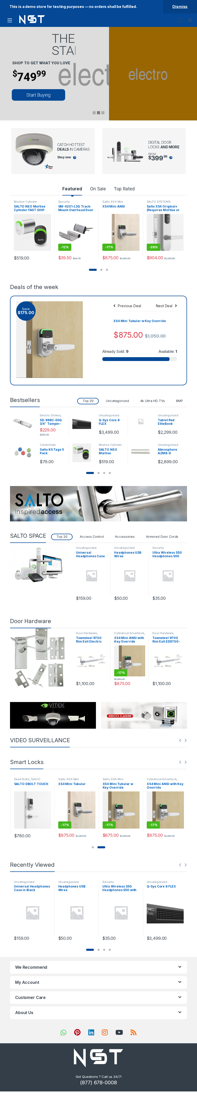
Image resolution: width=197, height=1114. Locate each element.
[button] (93, 270)
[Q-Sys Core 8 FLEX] (83, 423)
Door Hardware (86, 633)
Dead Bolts (22, 779)
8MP (179, 401)
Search (179, 20)
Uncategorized (117, 401)
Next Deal (164, 306)
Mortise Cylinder (25, 201)
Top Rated (124, 188)
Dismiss (180, 6)
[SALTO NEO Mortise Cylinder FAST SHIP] (83, 452)
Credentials (48, 445)
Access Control (92, 537)
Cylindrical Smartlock (129, 633)
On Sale (98, 188)
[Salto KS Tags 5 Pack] (24, 452)
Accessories (124, 537)
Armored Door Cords (162, 537)
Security (64, 201)
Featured (72, 188)
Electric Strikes (50, 415)
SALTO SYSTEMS (159, 201)
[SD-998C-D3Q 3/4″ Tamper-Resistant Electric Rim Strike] (24, 423)
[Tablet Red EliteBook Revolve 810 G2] (142, 421)
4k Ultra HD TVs (152, 401)
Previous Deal (129, 306)
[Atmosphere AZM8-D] (142, 448)
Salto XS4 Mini (112, 201)
